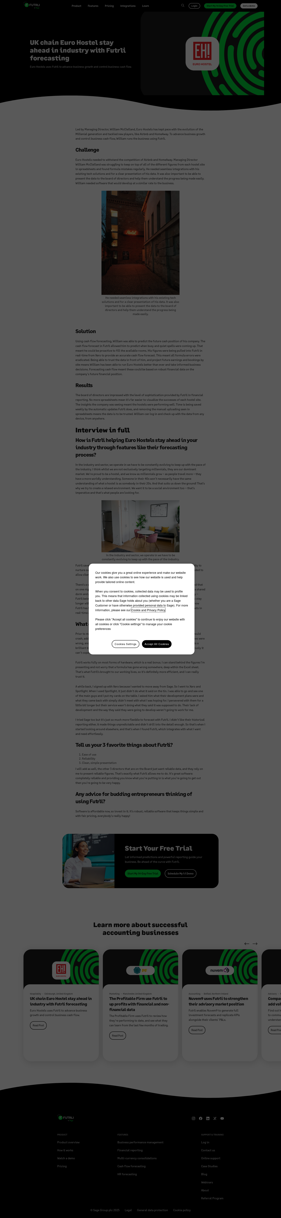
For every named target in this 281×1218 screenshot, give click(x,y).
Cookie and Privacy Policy (148, 610)
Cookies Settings (125, 644)
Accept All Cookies (157, 644)
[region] (141, 609)
